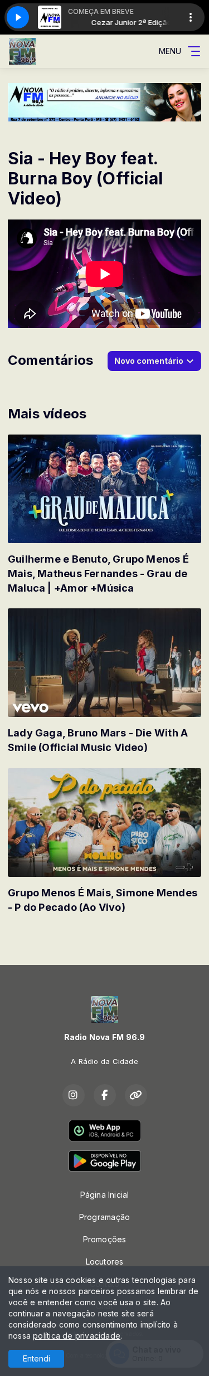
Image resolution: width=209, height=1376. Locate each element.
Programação (104, 1217)
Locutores (105, 1261)
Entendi (36, 1358)
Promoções (105, 1239)
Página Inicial (104, 1194)
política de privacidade (76, 1335)
